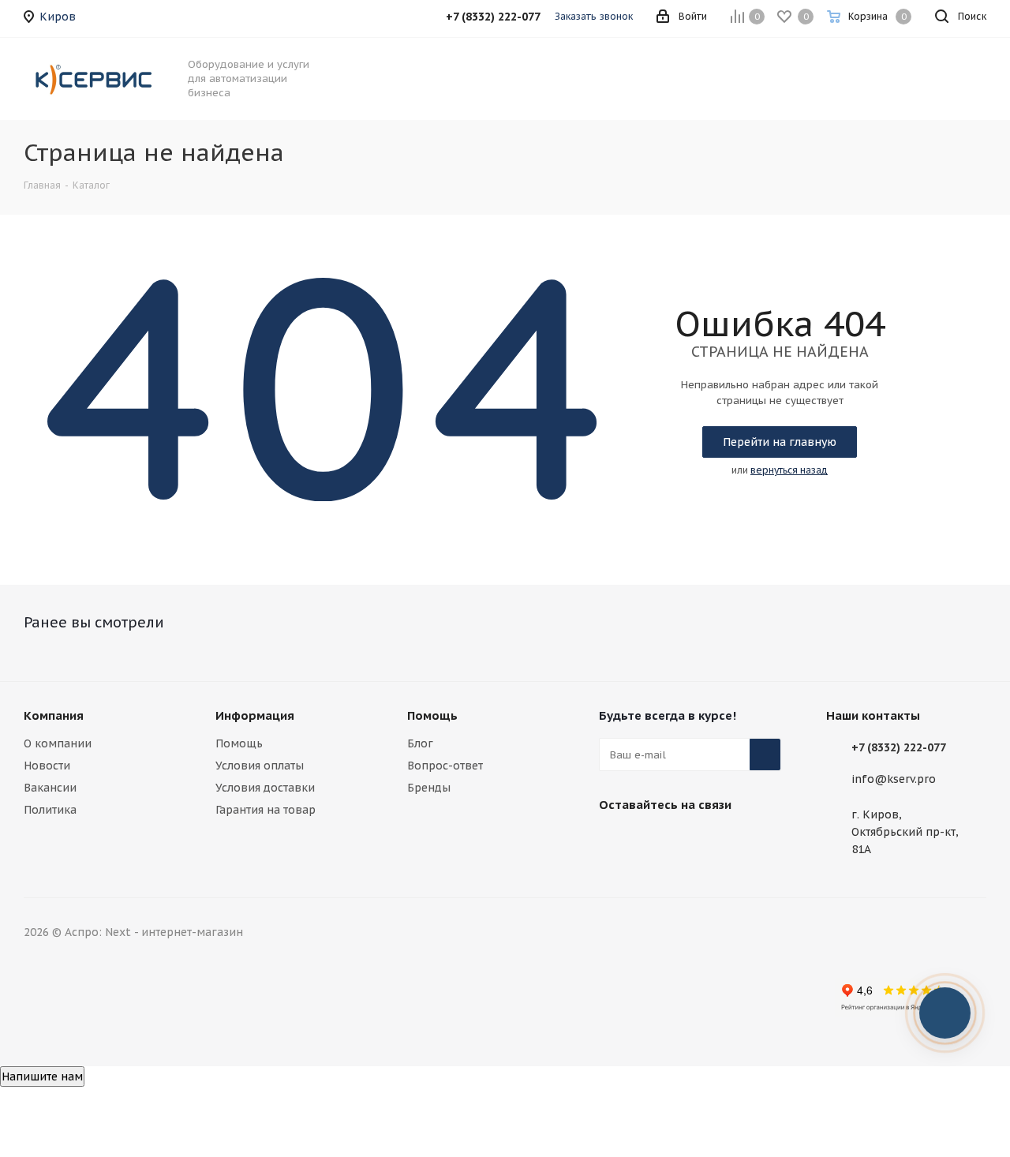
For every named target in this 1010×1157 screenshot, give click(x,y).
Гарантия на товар (265, 810)
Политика (50, 810)
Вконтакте (614, 841)
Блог (420, 743)
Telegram (654, 841)
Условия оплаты (259, 765)
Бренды (429, 788)
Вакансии (50, 788)
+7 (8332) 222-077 (898, 747)
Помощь (239, 743)
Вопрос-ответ (445, 765)
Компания (54, 715)
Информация (254, 715)
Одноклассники (733, 841)
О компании (58, 743)
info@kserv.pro (893, 780)
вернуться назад (789, 470)
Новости (47, 765)
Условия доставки (265, 788)
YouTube (693, 841)
